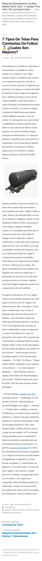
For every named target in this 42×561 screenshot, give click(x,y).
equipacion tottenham (19, 447)
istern (6, 58)
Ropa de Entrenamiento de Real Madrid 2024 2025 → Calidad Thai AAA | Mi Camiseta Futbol (21, 6)
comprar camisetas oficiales (14, 510)
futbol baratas (16, 513)
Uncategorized (9, 507)
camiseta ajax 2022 (27, 394)
